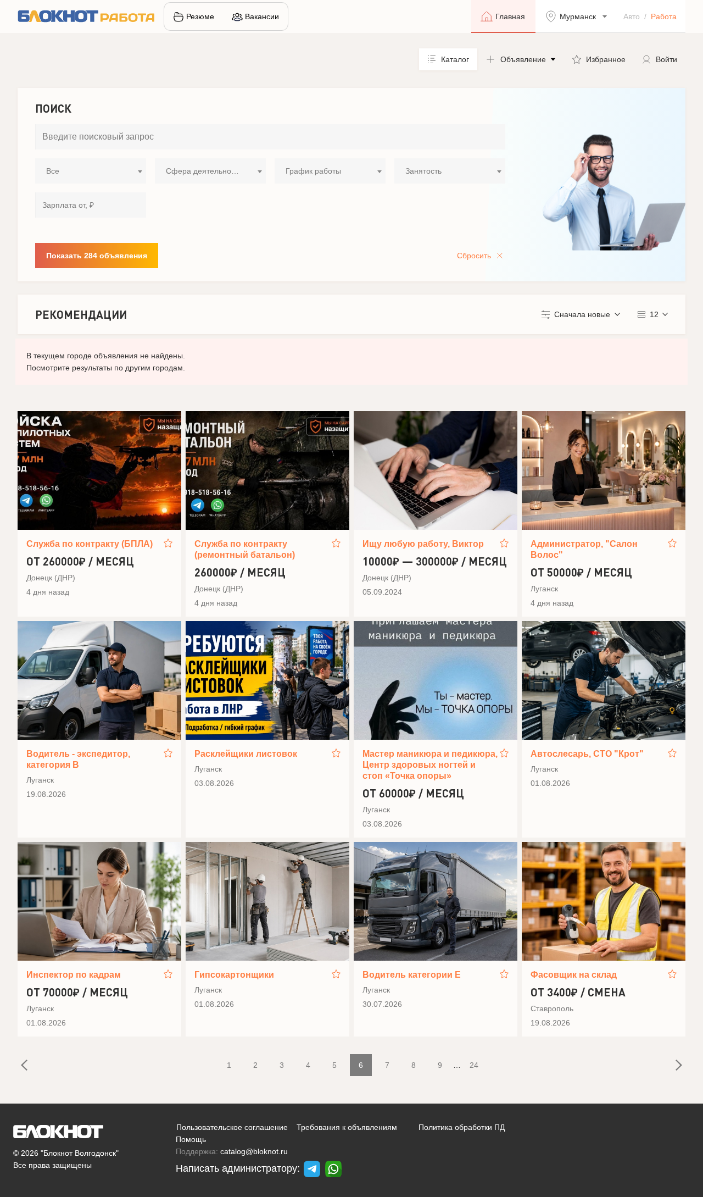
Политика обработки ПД (462, 1127)
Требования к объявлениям (347, 1127)
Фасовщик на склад (574, 974)
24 (474, 1065)
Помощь (191, 1139)
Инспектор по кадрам (73, 974)
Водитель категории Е (411, 974)
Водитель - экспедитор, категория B (78, 759)
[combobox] (90, 171)
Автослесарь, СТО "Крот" (587, 753)
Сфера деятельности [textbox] (204, 171)
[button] (520, 59)
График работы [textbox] (313, 171)
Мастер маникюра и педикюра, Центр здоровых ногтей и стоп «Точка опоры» (430, 764)
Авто (631, 16)
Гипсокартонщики (234, 974)
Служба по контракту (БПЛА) (89, 543)
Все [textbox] (52, 171)
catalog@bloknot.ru (254, 1151)
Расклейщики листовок (245, 753)
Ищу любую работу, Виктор (423, 543)
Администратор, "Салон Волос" (584, 549)
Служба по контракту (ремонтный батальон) (244, 549)
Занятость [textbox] (423, 171)
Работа (664, 16)
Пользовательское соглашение (232, 1127)
